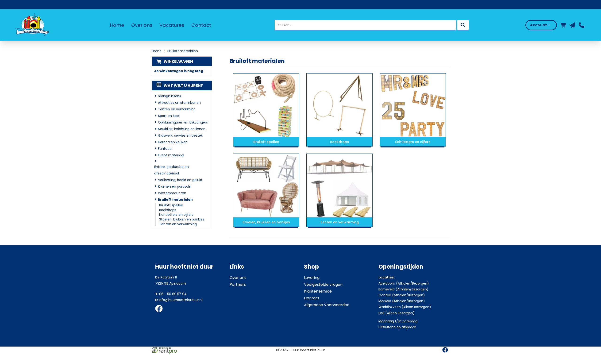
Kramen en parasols (174, 186)
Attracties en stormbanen (179, 102)
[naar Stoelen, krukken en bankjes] (266, 185)
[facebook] (160, 313)
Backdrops (167, 210)
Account (539, 25)
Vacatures (171, 25)
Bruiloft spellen (171, 205)
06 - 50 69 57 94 (171, 294)
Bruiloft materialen (175, 199)
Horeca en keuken (173, 142)
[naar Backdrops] (339, 105)
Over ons (141, 25)
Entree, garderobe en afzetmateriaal (171, 170)
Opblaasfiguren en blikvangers (183, 122)
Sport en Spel (169, 115)
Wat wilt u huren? (183, 85)
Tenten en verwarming (177, 109)
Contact (201, 25)
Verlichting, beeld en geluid (180, 180)
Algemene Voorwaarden (326, 305)
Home (117, 25)
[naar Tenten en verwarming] (339, 185)
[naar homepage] (31, 25)
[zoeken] (463, 25)
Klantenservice (318, 291)
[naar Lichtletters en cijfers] (413, 105)
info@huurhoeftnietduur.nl (178, 299)
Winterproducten (172, 193)
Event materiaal (171, 155)
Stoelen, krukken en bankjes (181, 219)
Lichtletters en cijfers (176, 214)
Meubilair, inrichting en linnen (181, 129)
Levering (312, 277)
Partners (238, 284)
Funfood (165, 148)
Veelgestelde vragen (323, 284)
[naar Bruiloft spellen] (266, 105)
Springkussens (169, 96)
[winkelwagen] (563, 25)
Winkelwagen (178, 61)
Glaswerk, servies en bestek (180, 135)
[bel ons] (581, 25)
